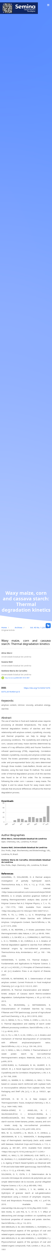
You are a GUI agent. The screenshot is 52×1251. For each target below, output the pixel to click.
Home (4, 627)
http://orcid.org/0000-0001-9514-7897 (17, 678)
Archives (18, 627)
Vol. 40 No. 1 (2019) (39, 627)
